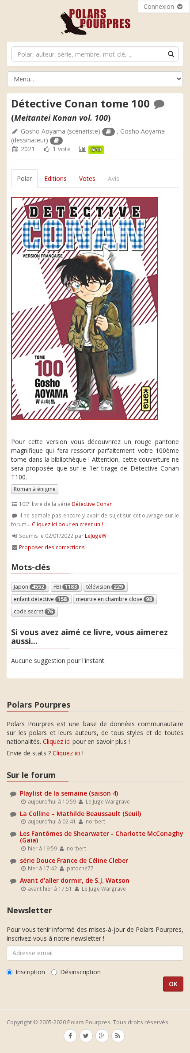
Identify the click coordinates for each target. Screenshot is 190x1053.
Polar (24, 178)
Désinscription (80, 972)
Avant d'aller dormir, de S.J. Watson (74, 880)
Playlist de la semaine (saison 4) (69, 793)
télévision (104, 586)
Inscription (30, 972)
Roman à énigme (35, 489)
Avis (113, 178)
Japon (29, 586)
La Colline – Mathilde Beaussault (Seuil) (80, 813)
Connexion (160, 6)
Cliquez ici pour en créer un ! (67, 524)
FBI (65, 586)
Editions (55, 178)
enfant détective (40, 599)
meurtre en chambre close (114, 599)
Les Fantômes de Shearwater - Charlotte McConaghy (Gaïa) (101, 836)
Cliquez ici (57, 741)
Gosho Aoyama (43, 131)
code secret (33, 611)
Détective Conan (92, 503)
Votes (87, 178)
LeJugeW (95, 535)
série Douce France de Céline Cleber (74, 860)
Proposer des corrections (52, 547)
